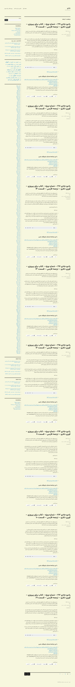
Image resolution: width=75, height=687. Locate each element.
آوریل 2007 (18, 343)
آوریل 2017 (18, 204)
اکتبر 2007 (18, 336)
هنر (9, 75)
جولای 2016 (18, 215)
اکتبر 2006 (18, 349)
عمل (11, 73)
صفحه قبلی (28, 674)
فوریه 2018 (18, 193)
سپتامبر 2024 (18, 109)
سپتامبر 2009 (18, 309)
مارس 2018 (18, 192)
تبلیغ (6, 64)
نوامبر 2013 (18, 251)
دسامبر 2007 (18, 333)
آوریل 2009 (18, 315)
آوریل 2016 (18, 218)
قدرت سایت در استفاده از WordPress (63, 682)
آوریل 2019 (18, 177)
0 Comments (68, 35)
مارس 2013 (18, 261)
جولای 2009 (18, 311)
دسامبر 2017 (18, 195)
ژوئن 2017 (18, 202)
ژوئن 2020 (18, 160)
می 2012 (19, 272)
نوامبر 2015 (18, 224)
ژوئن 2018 (18, 188)
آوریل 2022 (18, 135)
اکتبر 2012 (18, 266)
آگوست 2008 (18, 324)
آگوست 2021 (18, 144)
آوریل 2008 (18, 329)
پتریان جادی (18, 31)
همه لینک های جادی (17, 35)
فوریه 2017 (18, 207)
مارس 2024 (18, 115)
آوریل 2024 (18, 114)
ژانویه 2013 (18, 263)
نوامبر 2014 (18, 238)
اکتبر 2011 (18, 280)
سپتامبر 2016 (18, 212)
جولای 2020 (18, 159)
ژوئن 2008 (18, 326)
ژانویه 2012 (18, 277)
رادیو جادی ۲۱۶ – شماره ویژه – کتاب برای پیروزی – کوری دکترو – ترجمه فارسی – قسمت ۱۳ (48, 268)
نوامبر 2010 (18, 293)
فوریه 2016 (18, 220)
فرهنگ (10, 73)
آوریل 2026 (18, 90)
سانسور (20, 71)
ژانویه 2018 (18, 194)
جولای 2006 (18, 353)
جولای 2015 (18, 228)
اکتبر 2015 (18, 225)
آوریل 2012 (18, 273)
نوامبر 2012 (18, 265)
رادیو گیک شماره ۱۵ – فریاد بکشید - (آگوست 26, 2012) (12, 53)
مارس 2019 (18, 178)
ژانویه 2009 (18, 318)
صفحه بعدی (25, 674)
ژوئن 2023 (18, 126)
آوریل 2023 (18, 128)
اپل (9, 62)
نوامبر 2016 (18, 210)
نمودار (11, 75)
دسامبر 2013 (18, 250)
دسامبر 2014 (18, 236)
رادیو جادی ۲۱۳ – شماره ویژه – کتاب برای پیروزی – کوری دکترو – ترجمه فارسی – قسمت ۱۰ (48, 516)
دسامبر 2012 (18, 264)
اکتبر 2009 (18, 308)
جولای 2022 (18, 132)
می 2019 (19, 175)
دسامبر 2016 (18, 209)
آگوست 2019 (18, 172)
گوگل (11, 80)
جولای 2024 (18, 111)
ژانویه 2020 (18, 166)
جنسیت (17, 68)
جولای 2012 (18, 270)
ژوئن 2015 (18, 230)
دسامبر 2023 (18, 119)
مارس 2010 (18, 302)
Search (20, 18)
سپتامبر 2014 (18, 240)
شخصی (16, 74)
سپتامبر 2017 (18, 198)
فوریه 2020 (18, 165)
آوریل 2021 (18, 149)
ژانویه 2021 (18, 152)
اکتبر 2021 (18, 142)
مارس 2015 (18, 233)
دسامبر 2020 (18, 154)
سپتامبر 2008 (18, 323)
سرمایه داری (16, 71)
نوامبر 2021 (18, 141)
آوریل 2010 (18, 301)
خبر (14, 70)
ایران (7, 62)
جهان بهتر (12, 67)
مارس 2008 (18, 330)
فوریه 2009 (18, 317)
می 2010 (19, 300)
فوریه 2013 (18, 262)
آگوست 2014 (18, 241)
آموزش (17, 62)
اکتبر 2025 (18, 95)
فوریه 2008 (18, 331)
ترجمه (62, 34)
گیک (9, 80)
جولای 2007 (18, 339)
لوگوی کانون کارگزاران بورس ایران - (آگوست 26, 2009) (12, 55)
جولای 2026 (18, 87)
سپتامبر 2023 (18, 122)
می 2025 (19, 101)
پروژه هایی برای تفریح (8, 8)
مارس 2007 (18, 344)
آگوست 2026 (18, 86)
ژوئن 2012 (18, 271)
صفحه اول (25, 8)
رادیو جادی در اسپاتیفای (53, 82)
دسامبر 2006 (18, 347)
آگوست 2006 (18, 352)
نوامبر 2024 (18, 106)
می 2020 (19, 162)
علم (13, 73)
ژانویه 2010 (18, 304)
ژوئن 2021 (18, 147)
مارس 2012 (18, 275)
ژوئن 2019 (18, 174)
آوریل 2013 (18, 260)
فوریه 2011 (18, 289)
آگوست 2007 (18, 338)
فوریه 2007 (18, 345)
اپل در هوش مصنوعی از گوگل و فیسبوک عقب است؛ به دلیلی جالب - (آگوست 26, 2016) (12, 47)
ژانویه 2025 (18, 104)
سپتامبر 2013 (18, 254)
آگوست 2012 (18, 269)
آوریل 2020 (18, 163)
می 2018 (19, 189)
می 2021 (19, 148)
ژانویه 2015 (18, 235)
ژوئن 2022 (18, 133)
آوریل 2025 (18, 102)
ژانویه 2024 (18, 118)
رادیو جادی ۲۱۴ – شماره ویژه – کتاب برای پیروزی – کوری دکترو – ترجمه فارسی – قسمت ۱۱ (48, 433)
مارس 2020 (18, 164)
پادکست (65, 34)
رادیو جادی (68, 197)
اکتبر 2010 (18, 294)
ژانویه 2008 (18, 332)
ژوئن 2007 (18, 340)
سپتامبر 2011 (18, 281)
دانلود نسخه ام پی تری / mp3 (52, 71)
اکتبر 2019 (18, 170)
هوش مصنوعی (19, 77)
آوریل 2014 (18, 246)
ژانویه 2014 (18, 249)
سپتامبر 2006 (18, 351)
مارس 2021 (18, 150)
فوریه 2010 (18, 303)
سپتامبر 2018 (18, 185)
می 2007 (19, 341)
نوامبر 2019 (18, 169)
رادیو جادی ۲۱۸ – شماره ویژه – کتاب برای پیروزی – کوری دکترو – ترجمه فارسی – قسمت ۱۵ (48, 107)
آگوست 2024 (18, 110)
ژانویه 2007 (18, 346)
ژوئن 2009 (18, 313)
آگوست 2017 (18, 200)
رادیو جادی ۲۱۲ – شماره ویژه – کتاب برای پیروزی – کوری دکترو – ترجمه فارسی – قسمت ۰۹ (48, 596)
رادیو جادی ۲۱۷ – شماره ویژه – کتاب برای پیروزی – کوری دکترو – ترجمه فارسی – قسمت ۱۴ (48, 187)
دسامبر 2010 (18, 292)
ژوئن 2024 (18, 112)
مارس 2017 (18, 205)
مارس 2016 (18, 219)
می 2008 (19, 328)
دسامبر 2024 (18, 105)
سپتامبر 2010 (18, 295)
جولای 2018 (18, 187)
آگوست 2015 (18, 227)
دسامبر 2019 (18, 167)
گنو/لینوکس (15, 80)
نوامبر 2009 (18, 307)
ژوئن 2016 (18, 216)
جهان (15, 68)
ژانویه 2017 (18, 208)
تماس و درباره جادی (17, 8)
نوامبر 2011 (18, 279)
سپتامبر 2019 (18, 171)
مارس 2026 (18, 91)
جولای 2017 (18, 201)
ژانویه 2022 (18, 139)
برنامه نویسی (10, 64)
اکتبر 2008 (18, 322)
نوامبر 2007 (18, 334)
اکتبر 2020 (18, 156)
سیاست (19, 73)
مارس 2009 (18, 316)
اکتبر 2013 (18, 253)
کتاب (69, 117)
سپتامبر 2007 (18, 337)
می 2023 (19, 127)
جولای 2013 (18, 256)
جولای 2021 (18, 145)
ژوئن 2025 (18, 99)
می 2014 (19, 245)
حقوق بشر (18, 70)
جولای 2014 (18, 242)
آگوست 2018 (18, 186)
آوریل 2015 (18, 232)
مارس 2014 (18, 247)
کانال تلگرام (55, 85)
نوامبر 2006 (18, 348)
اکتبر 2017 (18, 197)
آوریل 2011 (18, 287)
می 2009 (19, 314)
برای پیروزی (68, 34)
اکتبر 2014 (18, 239)
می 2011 (19, 286)
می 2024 (19, 113)
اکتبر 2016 (18, 211)
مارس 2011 (18, 288)
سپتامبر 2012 (18, 268)
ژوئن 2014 (18, 243)
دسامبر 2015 (18, 223)
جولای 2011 (18, 284)
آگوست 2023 (18, 124)
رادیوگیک (9, 70)
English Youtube (17, 28)
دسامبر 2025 (18, 92)
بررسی (15, 64)
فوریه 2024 (18, 117)
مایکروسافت (19, 75)
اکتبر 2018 (18, 183)
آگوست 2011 (18, 283)
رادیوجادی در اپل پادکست (52, 84)
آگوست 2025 (18, 97)
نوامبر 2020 (18, 155)
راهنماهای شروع (18, 32)
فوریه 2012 (18, 276)
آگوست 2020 (18, 158)
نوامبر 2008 (18, 321)
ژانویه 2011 (18, 291)
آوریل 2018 (18, 190)
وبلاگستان (13, 78)
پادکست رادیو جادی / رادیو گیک (15, 30)
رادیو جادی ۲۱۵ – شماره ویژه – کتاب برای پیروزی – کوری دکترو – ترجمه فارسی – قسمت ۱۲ (48, 346)
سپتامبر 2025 (18, 96)
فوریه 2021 (18, 151)
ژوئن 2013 (18, 257)
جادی (68, 8)
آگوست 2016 (18, 213)
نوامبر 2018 (18, 182)
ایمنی (20, 64)
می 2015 (19, 231)
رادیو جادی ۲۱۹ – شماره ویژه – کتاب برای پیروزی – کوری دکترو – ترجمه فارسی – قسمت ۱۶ (48, 25)
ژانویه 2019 (18, 180)
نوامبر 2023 (18, 120)
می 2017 (19, 203)
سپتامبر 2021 (18, 143)
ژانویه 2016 (18, 222)
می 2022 (19, 134)
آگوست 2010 (18, 296)
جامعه (12, 66)
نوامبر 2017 (18, 196)
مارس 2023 (18, 129)
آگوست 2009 (18, 310)
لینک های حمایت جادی (17, 34)
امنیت (11, 62)
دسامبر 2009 (18, 306)
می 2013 (19, 258)
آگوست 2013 (18, 255)
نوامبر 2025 (18, 94)
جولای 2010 (18, 298)
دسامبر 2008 (18, 319)
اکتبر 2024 (18, 107)
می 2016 (19, 217)
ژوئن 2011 (18, 285)
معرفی (14, 76)
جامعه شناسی (8, 66)
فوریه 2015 (18, 234)
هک (16, 78)
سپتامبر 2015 (18, 226)
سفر (6, 71)
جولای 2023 (18, 125)
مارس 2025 (18, 103)
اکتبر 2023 (18, 121)
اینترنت (17, 64)
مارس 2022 (18, 136)
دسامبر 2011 (18, 278)
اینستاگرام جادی (18, 29)
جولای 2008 (18, 325)
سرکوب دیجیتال (11, 72)
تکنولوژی (18, 66)
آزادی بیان (20, 62)
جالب (15, 66)
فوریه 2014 (18, 248)
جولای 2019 (18, 173)
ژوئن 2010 (18, 299)
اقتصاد (14, 62)
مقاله (69, 32)
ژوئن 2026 (18, 88)
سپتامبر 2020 (18, 157)
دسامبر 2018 (18, 181)
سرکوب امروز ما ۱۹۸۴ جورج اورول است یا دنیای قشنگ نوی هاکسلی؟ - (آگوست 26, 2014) (12, 50)
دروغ (12, 70)
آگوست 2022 (18, 130)
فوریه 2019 (18, 179)
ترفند (20, 66)
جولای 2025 (18, 98)
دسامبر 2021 (18, 140)
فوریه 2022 (18, 137)
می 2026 (19, 89)
